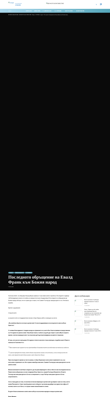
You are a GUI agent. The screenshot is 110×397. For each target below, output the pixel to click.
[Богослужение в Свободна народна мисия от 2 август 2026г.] (79, 303)
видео (11, 272)
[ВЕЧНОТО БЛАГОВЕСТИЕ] (55, 4)
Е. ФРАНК (28, 272)
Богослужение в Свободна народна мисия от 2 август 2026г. (91, 301)
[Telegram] (98, 4)
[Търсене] (101, 11)
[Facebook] (96, 4)
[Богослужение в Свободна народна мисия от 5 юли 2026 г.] (79, 331)
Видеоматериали (19, 272)
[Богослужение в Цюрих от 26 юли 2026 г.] (79, 323)
